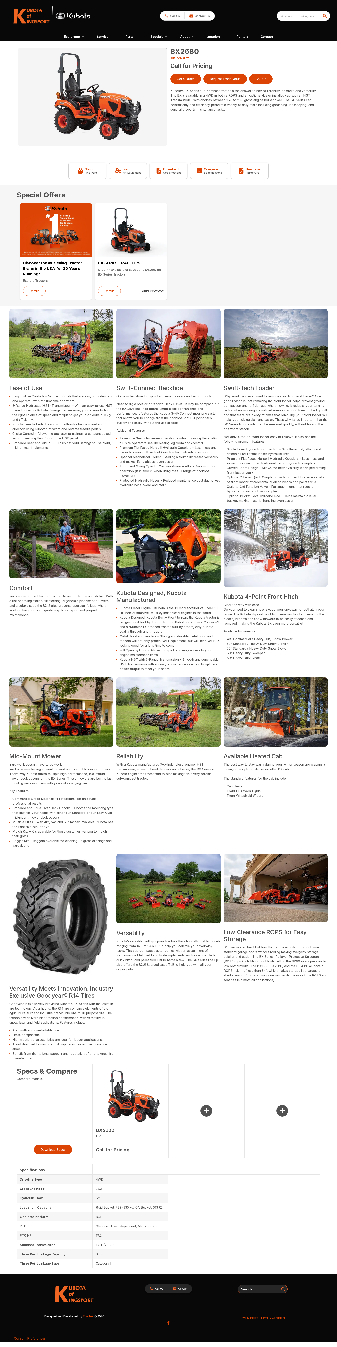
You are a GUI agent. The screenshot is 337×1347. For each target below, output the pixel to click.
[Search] (282, 1289)
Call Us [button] (261, 79)
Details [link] (34, 291)
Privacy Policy (249, 1317)
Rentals (242, 37)
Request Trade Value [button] (225, 79)
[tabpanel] (92, 97)
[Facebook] (168, 1323)
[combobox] (303, 16)
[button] (172, 15)
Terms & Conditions (273, 1317)
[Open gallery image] (92, 97)
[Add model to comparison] (206, 1111)
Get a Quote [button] (186, 79)
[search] (325, 15)
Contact (267, 37)
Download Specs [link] (53, 1150)
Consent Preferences (30, 1338)
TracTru (88, 1316)
